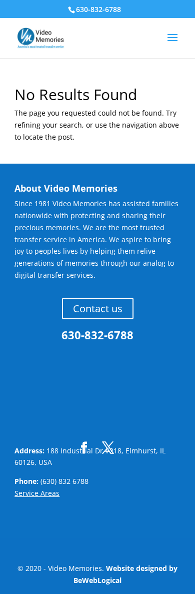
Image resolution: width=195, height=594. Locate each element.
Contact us (97, 308)
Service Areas (37, 493)
